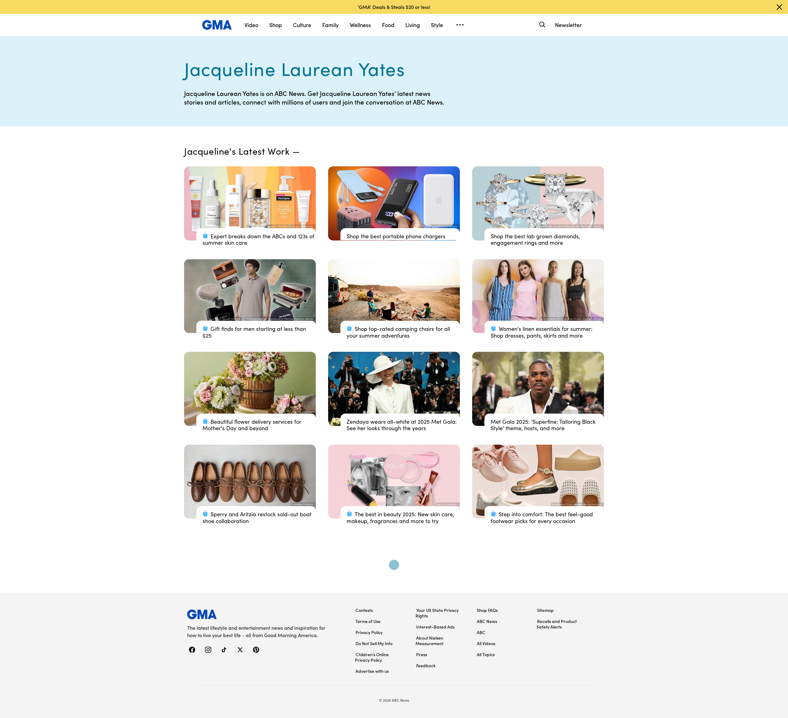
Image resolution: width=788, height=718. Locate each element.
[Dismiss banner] (779, 7)
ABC (481, 632)
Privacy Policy (369, 632)
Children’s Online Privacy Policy (372, 657)
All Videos (486, 643)
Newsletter (568, 25)
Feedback (426, 665)
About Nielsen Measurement (430, 640)
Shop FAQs (487, 610)
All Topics (486, 654)
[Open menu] (460, 24)
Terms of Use (368, 621)
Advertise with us (372, 671)
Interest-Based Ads (435, 627)
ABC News (487, 621)
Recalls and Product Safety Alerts (557, 624)
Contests (364, 610)
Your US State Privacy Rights (437, 613)
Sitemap (545, 610)
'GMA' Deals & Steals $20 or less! (394, 6)
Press (421, 654)
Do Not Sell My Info (374, 643)
